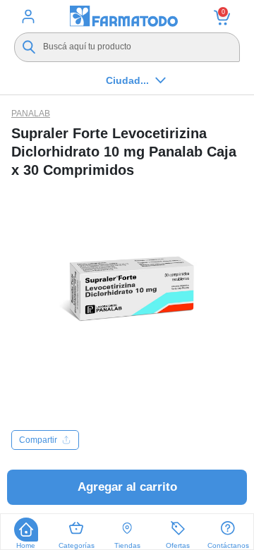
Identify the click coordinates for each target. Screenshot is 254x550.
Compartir (38, 440)
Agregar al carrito (127, 487)
